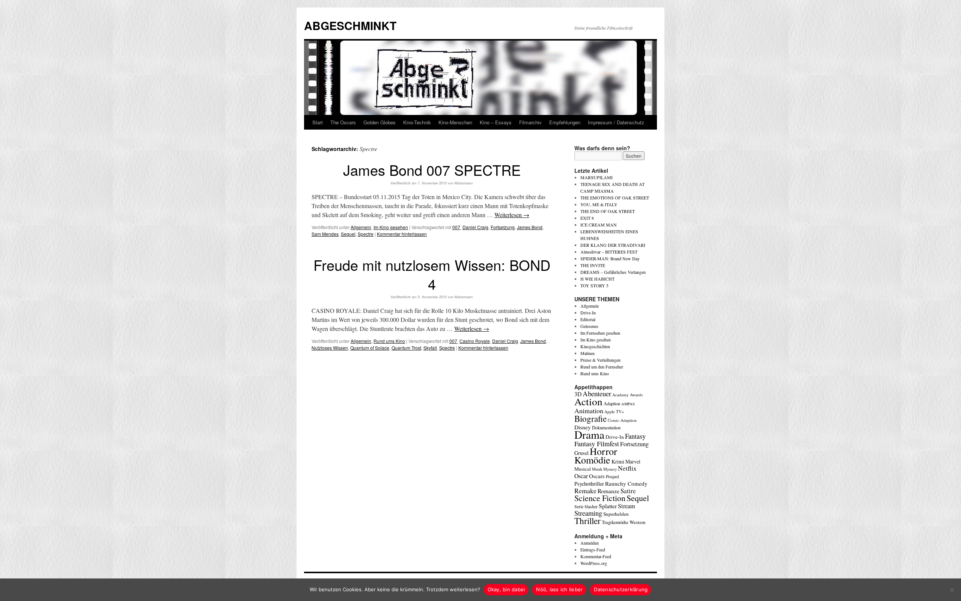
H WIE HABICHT (597, 279)
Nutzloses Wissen (330, 347)
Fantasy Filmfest (596, 443)
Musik (597, 469)
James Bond (529, 227)
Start (317, 122)
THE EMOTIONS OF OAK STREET (614, 198)
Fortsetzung (503, 227)
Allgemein (361, 227)
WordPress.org (593, 563)
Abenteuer (597, 393)
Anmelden (589, 543)
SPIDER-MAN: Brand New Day (610, 258)
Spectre (366, 234)
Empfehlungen (564, 122)
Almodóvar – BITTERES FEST (608, 252)
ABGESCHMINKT (350, 25)
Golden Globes (379, 122)
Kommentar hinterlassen (402, 234)
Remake (585, 490)
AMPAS (628, 403)
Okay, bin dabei (506, 589)
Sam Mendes (325, 234)
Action (588, 401)
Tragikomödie (615, 522)
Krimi (618, 461)
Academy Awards (627, 394)
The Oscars (343, 122)
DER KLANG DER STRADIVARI (612, 245)
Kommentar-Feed (595, 556)
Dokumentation (606, 427)
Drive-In (588, 313)
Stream (626, 506)
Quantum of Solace (369, 347)
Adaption (612, 403)
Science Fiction (599, 497)
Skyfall (430, 347)
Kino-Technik (417, 122)
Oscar (581, 476)
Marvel (632, 461)
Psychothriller (589, 483)
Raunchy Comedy (626, 483)
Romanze (608, 491)
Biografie (590, 418)
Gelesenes (589, 326)
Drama (589, 434)
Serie (578, 506)
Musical (582, 468)
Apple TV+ (614, 411)
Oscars (597, 476)
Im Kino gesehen (391, 227)
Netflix (627, 468)
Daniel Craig (475, 227)
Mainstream (464, 183)
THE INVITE (592, 265)
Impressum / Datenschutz (616, 122)
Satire (628, 490)
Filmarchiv (530, 122)
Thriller (587, 521)
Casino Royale (474, 341)
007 (456, 227)
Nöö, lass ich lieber (559, 589)
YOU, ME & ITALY (599, 204)
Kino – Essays (496, 122)
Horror (603, 451)
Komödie (592, 459)
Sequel (348, 234)
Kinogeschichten (595, 346)
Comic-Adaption (622, 420)
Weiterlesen (511, 215)
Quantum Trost (406, 347)
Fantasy (635, 436)
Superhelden (616, 513)
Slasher (591, 506)
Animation (588, 410)
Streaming (588, 513)
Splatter (608, 506)
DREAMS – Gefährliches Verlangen (613, 272)
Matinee (587, 353)
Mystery (610, 469)
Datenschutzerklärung (621, 589)
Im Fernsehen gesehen (600, 333)
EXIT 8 (587, 218)
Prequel (612, 476)
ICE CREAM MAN (598, 225)
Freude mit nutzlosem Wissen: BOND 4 (431, 273)
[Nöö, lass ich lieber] (951, 589)
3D (577, 394)
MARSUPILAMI (596, 177)
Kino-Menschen (455, 122)
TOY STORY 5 (594, 285)
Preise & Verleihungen (600, 360)
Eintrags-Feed (592, 550)
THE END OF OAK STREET (607, 211)
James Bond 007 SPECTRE (432, 169)
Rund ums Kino (389, 341)
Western (637, 522)
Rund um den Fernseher (601, 367)
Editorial (587, 319)
